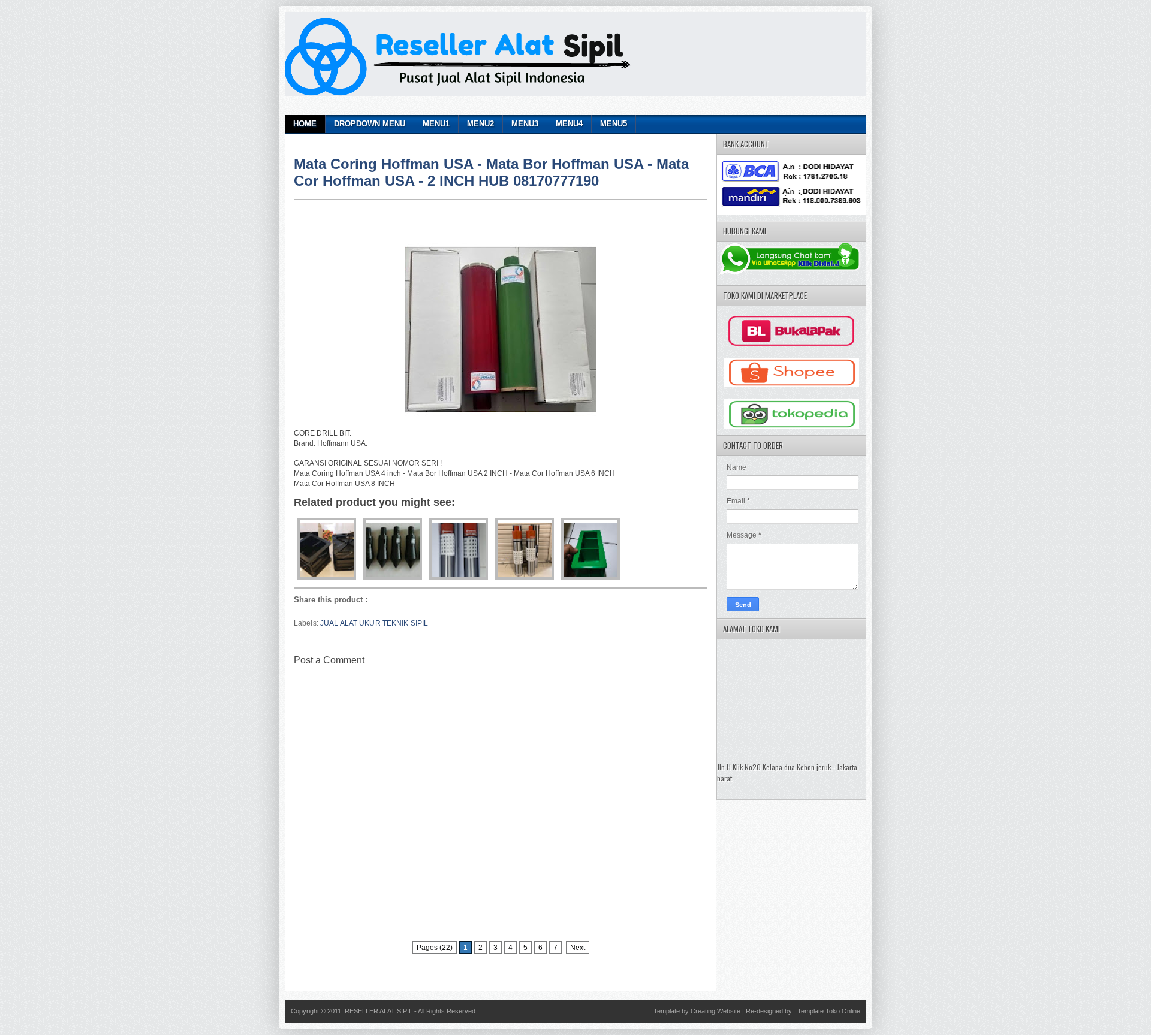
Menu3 (524, 123)
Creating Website (715, 1011)
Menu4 (569, 123)
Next (577, 947)
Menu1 (436, 123)
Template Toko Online (828, 1011)
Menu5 (613, 123)
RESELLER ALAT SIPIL (379, 1011)
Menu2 (480, 123)
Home (305, 123)
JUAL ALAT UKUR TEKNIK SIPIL (374, 623)
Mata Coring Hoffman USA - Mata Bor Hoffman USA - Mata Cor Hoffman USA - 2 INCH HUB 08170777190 (491, 172)
